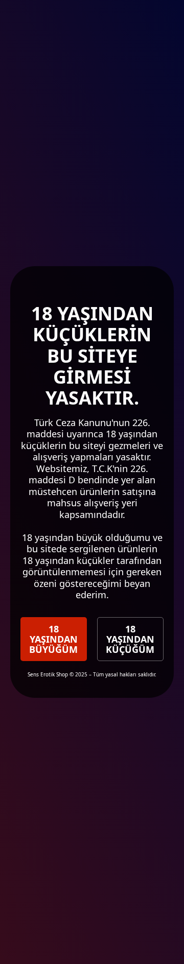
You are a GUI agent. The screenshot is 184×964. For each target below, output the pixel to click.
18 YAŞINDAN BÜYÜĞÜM (53, 639)
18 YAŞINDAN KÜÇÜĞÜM (130, 639)
